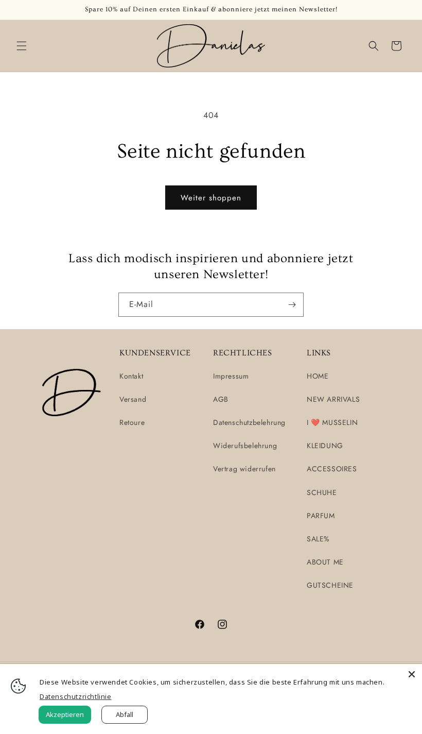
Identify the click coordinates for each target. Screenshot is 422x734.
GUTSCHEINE (330, 585)
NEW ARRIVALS (333, 399)
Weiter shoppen (211, 197)
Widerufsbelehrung (245, 445)
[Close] (412, 674)
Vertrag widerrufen (244, 469)
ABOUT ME (325, 562)
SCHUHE (322, 492)
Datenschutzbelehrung (249, 422)
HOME (317, 376)
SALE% (318, 539)
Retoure (132, 422)
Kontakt (131, 376)
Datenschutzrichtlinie (76, 696)
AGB (220, 399)
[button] (21, 46)
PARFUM (321, 515)
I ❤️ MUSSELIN (332, 422)
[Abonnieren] (291, 305)
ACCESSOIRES (332, 469)
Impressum (231, 376)
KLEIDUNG (325, 445)
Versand (132, 399)
